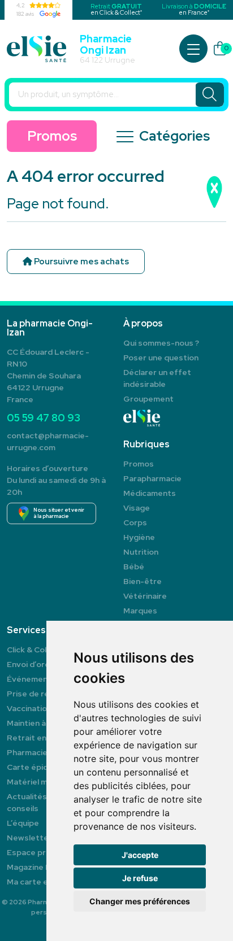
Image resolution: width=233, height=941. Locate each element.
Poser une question (161, 357)
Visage (136, 508)
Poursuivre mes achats (80, 261)
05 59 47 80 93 (43, 417)
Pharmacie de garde (45, 752)
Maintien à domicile (43, 723)
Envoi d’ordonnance (45, 664)
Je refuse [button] (140, 878)
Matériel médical (38, 782)
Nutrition (140, 552)
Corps (135, 522)
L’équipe (23, 823)
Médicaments (149, 493)
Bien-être (142, 581)
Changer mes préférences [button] (139, 901)
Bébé (133, 566)
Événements (31, 679)
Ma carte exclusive (42, 882)
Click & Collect (34, 649)
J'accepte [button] (140, 855)
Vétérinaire (145, 596)
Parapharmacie (152, 478)
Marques (140, 610)
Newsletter (29, 838)
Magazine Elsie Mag (44, 867)
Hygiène (139, 537)
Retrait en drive (37, 738)
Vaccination (29, 708)
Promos (52, 136)
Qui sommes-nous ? (161, 343)
